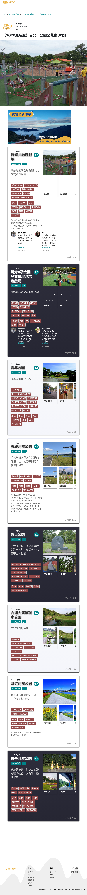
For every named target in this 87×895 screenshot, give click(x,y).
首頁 (4, 14)
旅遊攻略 (31, 875)
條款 (51, 875)
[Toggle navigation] (82, 2)
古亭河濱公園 (21, 758)
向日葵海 (47, 723)
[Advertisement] (43, 839)
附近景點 (63, 574)
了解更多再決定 (70, 257)
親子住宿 (31, 872)
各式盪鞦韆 (63, 194)
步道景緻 (47, 646)
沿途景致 (62, 723)
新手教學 (53, 872)
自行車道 (47, 486)
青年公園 (18, 368)
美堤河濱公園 (21, 446)
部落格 (30, 885)
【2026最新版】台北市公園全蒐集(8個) (37, 14)
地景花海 (47, 792)
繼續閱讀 (21, 247)
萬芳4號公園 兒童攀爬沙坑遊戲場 (21, 276)
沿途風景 (62, 486)
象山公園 (18, 534)
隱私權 (52, 877)
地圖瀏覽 (31, 880)
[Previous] (46, 184)
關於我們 (74, 872)
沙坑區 (46, 194)
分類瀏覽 (31, 877)
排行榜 (30, 883)
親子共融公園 (14, 14)
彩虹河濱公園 (21, 684)
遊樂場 (46, 305)
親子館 (62, 401)
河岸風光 (63, 646)
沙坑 (61, 305)
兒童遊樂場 (48, 401)
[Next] (54, 184)
